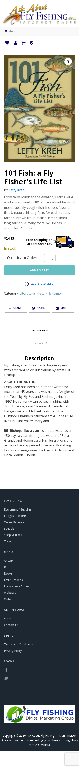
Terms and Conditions (18, 644)
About (8, 618)
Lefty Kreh (17, 190)
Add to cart (39, 270)
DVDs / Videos (13, 580)
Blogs (8, 567)
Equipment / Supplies (17, 509)
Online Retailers (14, 522)
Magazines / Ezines (16, 586)
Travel (8, 541)
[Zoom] (68, 61)
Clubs (7, 599)
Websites (10, 592)
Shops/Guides (13, 535)
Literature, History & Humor (40, 293)
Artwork (9, 561)
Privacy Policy (13, 651)
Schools (9, 528)
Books (8, 573)
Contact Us (11, 625)
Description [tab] (39, 330)
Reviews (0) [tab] (39, 343)
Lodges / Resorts (15, 516)
